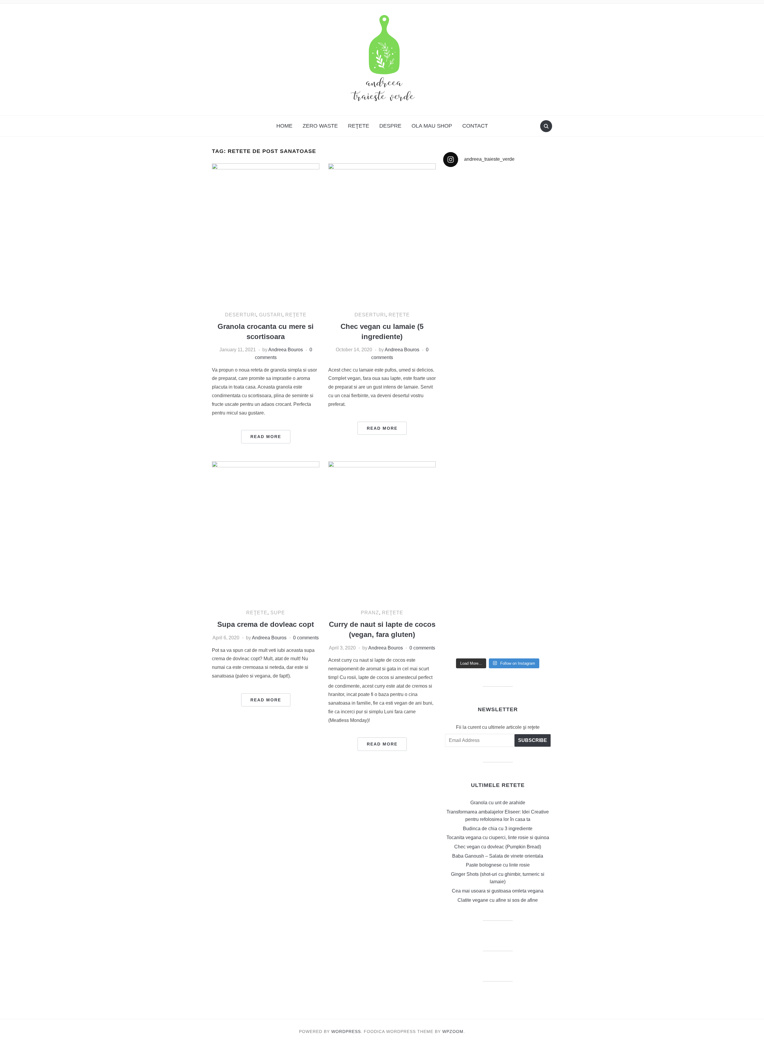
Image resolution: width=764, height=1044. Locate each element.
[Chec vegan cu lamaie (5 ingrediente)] (382, 234)
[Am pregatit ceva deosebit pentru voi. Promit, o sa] (469, 455)
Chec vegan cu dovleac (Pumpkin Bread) (497, 846)
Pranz (370, 612)
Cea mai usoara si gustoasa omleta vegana (497, 890)
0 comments (306, 637)
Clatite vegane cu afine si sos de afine (498, 900)
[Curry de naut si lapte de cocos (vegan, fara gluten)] (382, 532)
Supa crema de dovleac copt (265, 624)
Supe (277, 612)
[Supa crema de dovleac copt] (265, 532)
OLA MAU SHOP (432, 126)
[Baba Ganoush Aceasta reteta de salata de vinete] (525, 250)
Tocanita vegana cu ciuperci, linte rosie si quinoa (497, 837)
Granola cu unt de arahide (497, 802)
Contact (475, 126)
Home (284, 126)
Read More (265, 436)
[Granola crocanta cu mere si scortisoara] (265, 234)
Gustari (270, 314)
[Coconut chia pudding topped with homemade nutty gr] (525, 432)
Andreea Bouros (285, 349)
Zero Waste (320, 126)
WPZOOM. (453, 1031)
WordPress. (346, 1031)
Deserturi (240, 314)
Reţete (358, 126)
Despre (390, 126)
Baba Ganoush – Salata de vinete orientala (497, 856)
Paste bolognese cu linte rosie (498, 864)
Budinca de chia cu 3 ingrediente (497, 828)
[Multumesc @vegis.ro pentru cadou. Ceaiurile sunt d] (469, 554)
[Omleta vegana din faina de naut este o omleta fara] (525, 596)
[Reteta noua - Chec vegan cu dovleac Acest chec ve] (469, 273)
